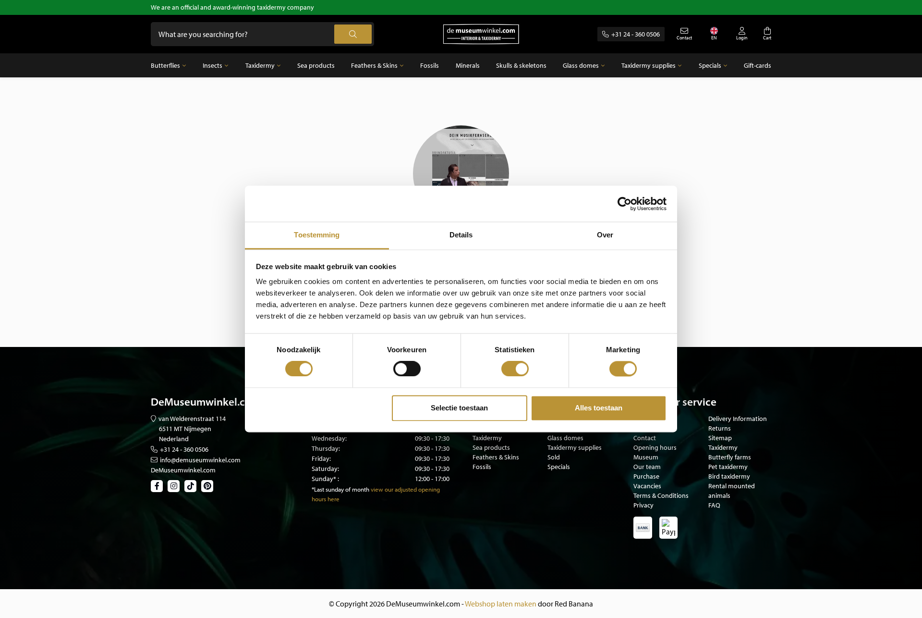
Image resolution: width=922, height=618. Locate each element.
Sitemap (720, 437)
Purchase (646, 476)
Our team (647, 466)
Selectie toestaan (459, 408)
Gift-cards (757, 65)
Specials (710, 65)
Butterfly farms (729, 457)
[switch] (407, 369)
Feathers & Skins (374, 65)
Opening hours (655, 447)
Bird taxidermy (729, 476)
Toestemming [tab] (317, 235)
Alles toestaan (598, 408)
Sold (553, 457)
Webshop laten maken (500, 603)
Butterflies (165, 65)
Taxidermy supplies (648, 65)
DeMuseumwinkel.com (183, 470)
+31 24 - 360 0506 (635, 34)
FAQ (714, 505)
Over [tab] (605, 235)
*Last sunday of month (340, 489)
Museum (645, 457)
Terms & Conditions (661, 495)
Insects (212, 65)
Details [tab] (461, 235)
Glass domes (581, 65)
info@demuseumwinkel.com (200, 460)
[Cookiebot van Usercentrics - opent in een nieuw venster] (624, 204)
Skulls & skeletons (521, 65)
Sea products (316, 65)
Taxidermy (260, 65)
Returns (719, 428)
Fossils (429, 65)
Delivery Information (737, 418)
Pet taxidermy (728, 466)
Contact (644, 437)
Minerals (468, 65)
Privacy (643, 505)
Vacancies (647, 486)
